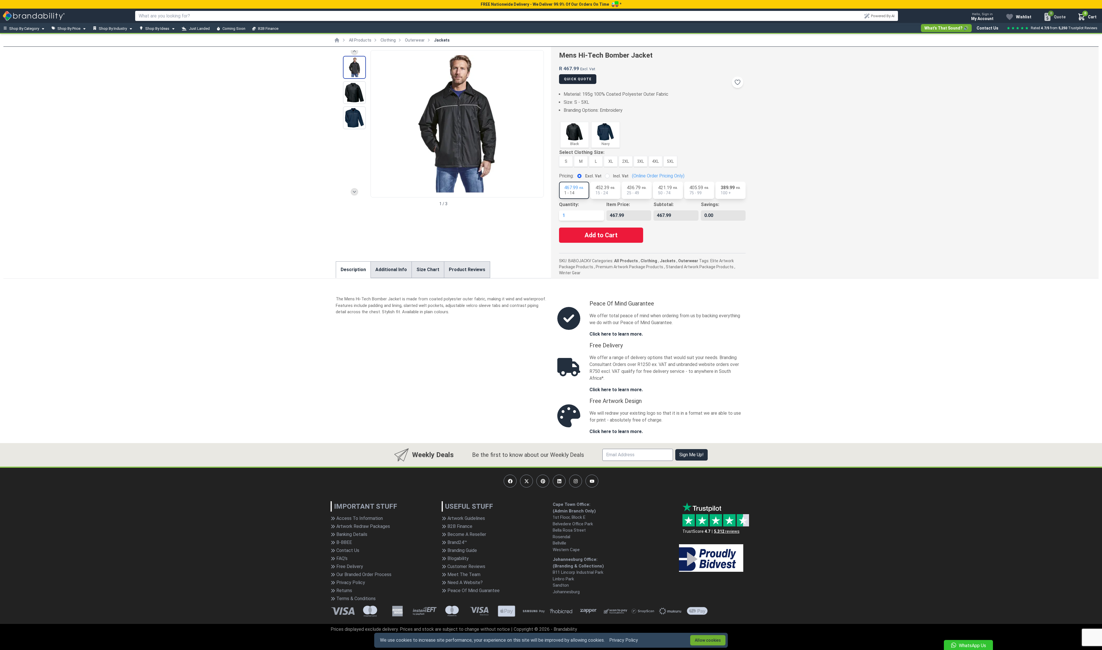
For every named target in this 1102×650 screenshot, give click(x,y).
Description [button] (353, 269)
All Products (360, 40)
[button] (537, 123)
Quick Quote (577, 79)
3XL (640, 161)
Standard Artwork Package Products (700, 267)
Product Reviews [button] (467, 269)
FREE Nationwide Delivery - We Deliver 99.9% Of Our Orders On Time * (551, 4)
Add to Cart (601, 235)
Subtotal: (663, 204)
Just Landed (199, 28)
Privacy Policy (623, 640)
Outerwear (415, 40)
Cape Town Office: (571, 504)
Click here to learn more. (616, 334)
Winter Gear (570, 273)
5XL (670, 161)
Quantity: (569, 204)
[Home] (337, 40)
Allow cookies (708, 640)
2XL (625, 161)
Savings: (710, 204)
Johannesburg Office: (575, 559)
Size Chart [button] (427, 269)
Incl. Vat (620, 176)
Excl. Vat (593, 176)
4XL (655, 161)
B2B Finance (268, 28)
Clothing (388, 40)
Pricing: (566, 176)
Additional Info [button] (391, 269)
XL (610, 161)
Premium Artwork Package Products (629, 267)
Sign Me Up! (691, 454)
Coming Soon (233, 28)
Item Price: (618, 204)
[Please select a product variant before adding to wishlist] (737, 82)
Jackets (442, 40)
